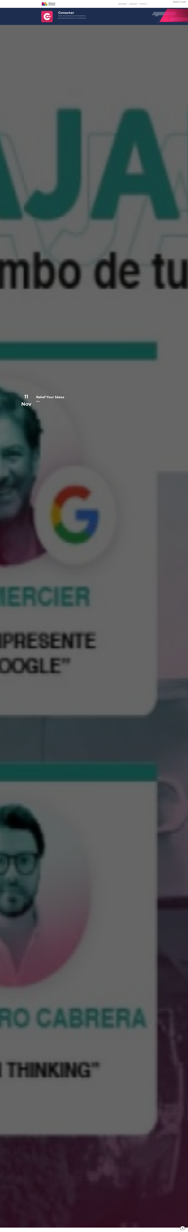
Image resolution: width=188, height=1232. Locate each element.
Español (176, 2)
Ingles (183, 2)
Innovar (143, 4)
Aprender (122, 4)
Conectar (133, 4)
